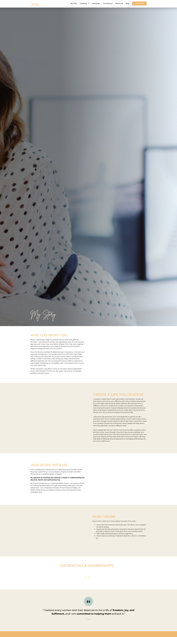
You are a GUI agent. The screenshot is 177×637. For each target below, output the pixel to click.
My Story (74, 3)
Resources (119, 3)
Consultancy (107, 3)
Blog (127, 3)
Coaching (83, 3)
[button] (88, 577)
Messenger (96, 3)
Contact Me (139, 3)
